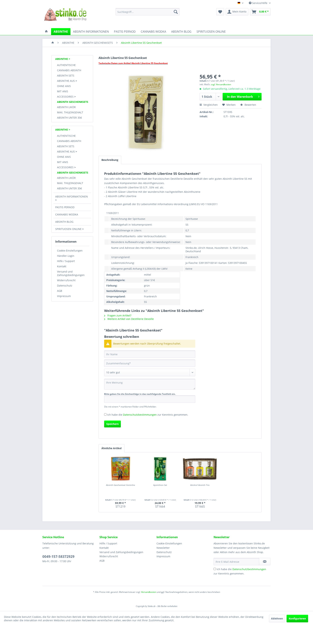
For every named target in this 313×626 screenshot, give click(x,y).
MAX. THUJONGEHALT (70, 112)
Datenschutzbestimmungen (140, 414)
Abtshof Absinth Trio (200, 485)
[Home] (53, 43)
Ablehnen (277, 618)
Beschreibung (109, 160)
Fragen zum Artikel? (119, 315)
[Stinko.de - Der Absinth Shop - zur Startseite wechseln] (65, 17)
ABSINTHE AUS (66, 81)
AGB (59, 291)
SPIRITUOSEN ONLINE (68, 229)
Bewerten (250, 104)
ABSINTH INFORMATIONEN (71, 196)
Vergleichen (210, 104)
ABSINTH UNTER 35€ (69, 117)
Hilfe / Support (66, 261)
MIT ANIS (62, 91)
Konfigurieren (297, 618)
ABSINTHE (62, 59)
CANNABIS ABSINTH (69, 70)
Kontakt (61, 266)
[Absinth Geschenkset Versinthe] (120, 468)
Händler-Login (65, 256)
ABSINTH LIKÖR (66, 107)
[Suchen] (176, 11)
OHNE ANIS (64, 86)
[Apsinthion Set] (160, 468)
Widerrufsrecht (66, 280)
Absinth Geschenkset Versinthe (120, 485)
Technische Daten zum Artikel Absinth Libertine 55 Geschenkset (133, 63)
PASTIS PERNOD (64, 207)
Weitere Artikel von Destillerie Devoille (130, 319)
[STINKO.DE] (46, 31)
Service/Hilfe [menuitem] (259, 3)
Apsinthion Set (160, 485)
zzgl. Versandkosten (221, 84)
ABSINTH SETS (65, 75)
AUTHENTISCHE (66, 65)
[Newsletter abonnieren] (264, 561)
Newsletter (163, 547)
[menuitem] (148, 11)
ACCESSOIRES (65, 96)
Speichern (112, 424)
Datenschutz (64, 285)
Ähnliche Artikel (111, 448)
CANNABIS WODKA (66, 214)
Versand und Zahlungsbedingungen (71, 273)
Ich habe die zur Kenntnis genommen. (147, 414)
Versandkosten (148, 592)
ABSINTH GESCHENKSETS (72, 102)
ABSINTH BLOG (64, 221)
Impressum (64, 296)
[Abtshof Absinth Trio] (200, 468)
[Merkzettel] (220, 11)
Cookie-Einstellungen (70, 250)
